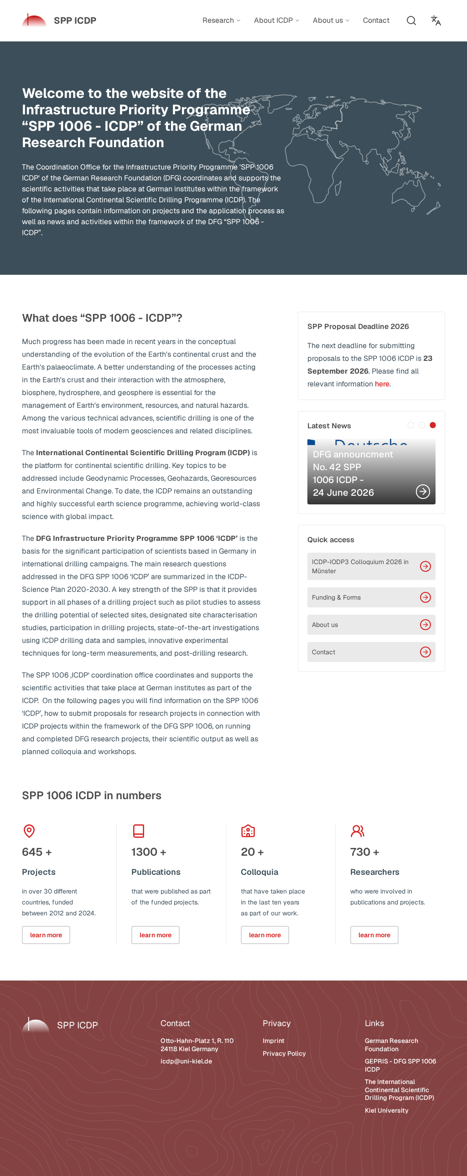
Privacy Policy (284, 1053)
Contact (323, 652)
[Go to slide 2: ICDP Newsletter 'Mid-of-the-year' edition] (421, 425)
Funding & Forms (336, 597)
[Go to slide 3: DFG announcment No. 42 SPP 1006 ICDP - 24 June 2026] (432, 425)
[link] (59, 20)
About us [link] (328, 20)
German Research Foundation (391, 1045)
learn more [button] (46, 935)
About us (325, 625)
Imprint (274, 1041)
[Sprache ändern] (436, 20)
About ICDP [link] (273, 20)
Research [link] (218, 20)
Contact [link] (376, 20)
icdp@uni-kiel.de (186, 1061)
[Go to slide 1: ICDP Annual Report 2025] (410, 425)
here (382, 384)
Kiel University (387, 1110)
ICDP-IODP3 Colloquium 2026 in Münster (360, 566)
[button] (411, 20)
